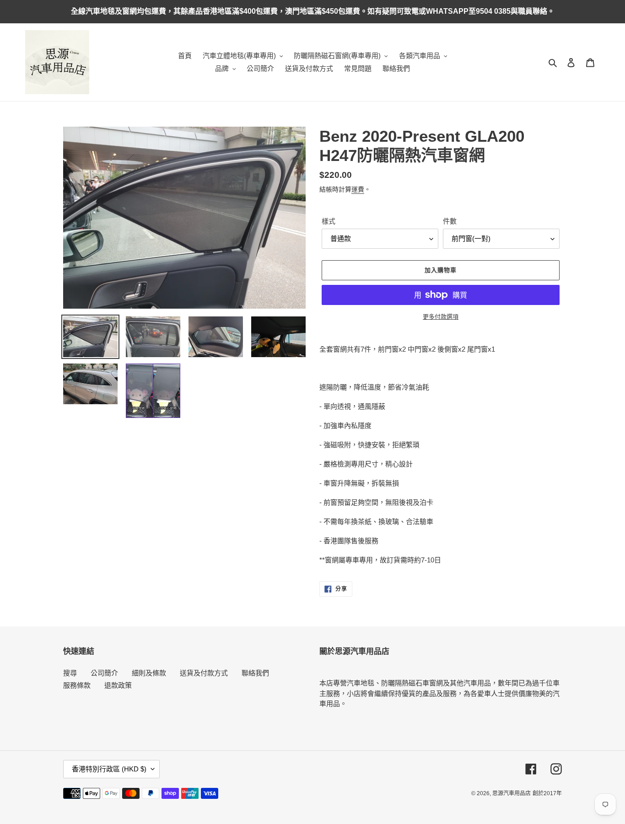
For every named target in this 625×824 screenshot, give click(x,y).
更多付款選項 (440, 316)
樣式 (328, 221)
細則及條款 (149, 673)
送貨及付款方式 (204, 673)
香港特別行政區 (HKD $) (109, 769)
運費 (357, 189)
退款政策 (118, 685)
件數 (450, 221)
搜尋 (70, 673)
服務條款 (77, 685)
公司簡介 (104, 673)
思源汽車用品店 (511, 793)
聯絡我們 (255, 673)
